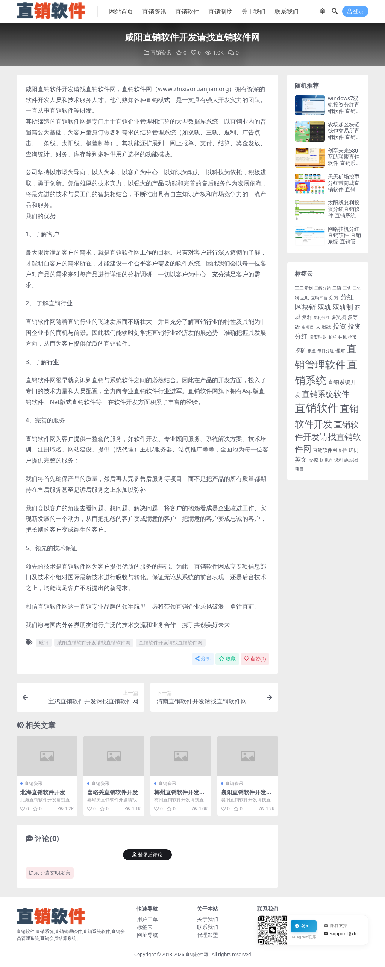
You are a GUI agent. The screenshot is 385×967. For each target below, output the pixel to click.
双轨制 (343, 306)
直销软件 (187, 11)
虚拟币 (315, 459)
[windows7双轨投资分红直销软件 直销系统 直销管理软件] (310, 105)
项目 (299, 469)
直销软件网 (325, 450)
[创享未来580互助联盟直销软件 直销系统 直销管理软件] (310, 158)
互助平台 (319, 297)
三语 (336, 288)
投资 (339, 326)
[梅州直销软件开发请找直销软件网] (180, 756)
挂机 (342, 337)
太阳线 (323, 326)
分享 (206, 659)
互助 (304, 297)
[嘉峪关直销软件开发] (113, 756)
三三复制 (304, 288)
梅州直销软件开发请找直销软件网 (179, 795)
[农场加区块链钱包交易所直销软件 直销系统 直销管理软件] (310, 131)
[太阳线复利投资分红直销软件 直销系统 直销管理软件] (310, 210)
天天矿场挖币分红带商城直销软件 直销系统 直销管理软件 (344, 189)
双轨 (324, 306)
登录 (358, 11)
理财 (340, 350)
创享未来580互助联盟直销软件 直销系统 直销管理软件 (344, 160)
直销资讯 (154, 11)
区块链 (305, 307)
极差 (312, 351)
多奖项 (338, 317)
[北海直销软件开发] (47, 756)
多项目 (308, 327)
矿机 (353, 450)
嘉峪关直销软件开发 (112, 792)
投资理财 (318, 337)
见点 (328, 460)
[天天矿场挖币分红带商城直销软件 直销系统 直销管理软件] (310, 184)
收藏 (231, 659)
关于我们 (253, 11)
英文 (301, 459)
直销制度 (220, 11)
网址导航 (147, 934)
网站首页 (121, 11)
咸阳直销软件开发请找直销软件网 (93, 642)
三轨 (347, 288)
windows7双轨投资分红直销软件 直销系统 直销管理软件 (344, 111)
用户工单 (147, 919)
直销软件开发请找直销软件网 (170, 642)
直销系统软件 (325, 394)
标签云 (145, 926)
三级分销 (322, 288)
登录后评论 (150, 854)
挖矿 (300, 350)
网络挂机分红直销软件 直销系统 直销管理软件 (344, 238)
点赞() (258, 659)
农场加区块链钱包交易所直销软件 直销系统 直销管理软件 (344, 136)
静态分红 (352, 460)
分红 (347, 296)
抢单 (333, 337)
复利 (307, 317)
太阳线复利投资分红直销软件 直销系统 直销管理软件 (343, 212)
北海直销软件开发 (42, 792)
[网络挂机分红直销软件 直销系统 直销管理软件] (310, 236)
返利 (338, 460)
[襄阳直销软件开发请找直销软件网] (247, 756)
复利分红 (321, 317)
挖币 (352, 337)
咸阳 (44, 642)
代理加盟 (207, 934)
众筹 (334, 297)
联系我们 (286, 11)
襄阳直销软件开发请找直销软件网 (246, 795)
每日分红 (325, 351)
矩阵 (343, 450)
